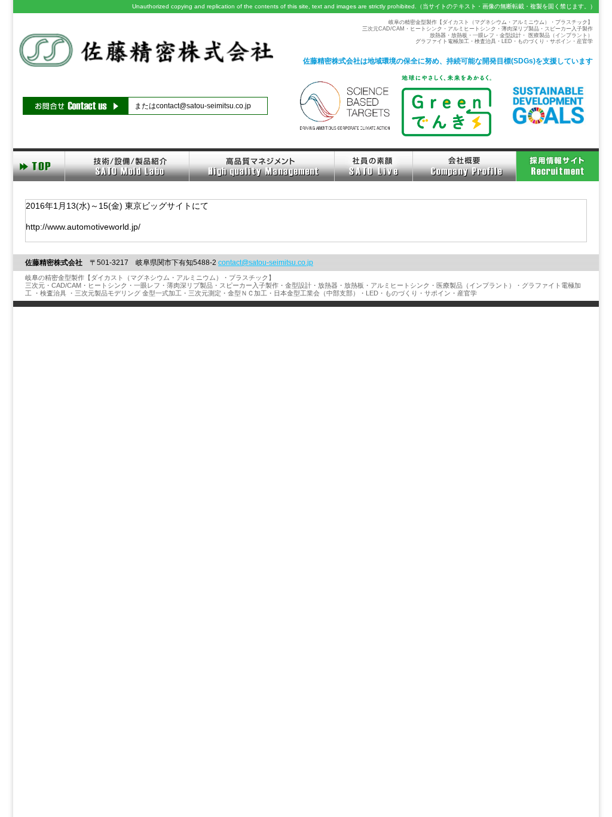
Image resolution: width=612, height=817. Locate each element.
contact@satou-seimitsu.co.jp (203, 106)
